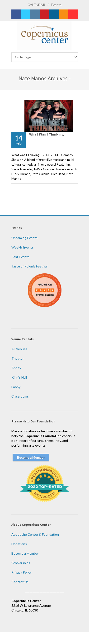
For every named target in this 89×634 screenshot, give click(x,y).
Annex (16, 368)
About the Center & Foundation (35, 534)
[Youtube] (73, 14)
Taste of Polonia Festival (29, 266)
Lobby (15, 387)
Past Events (20, 257)
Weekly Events (22, 247)
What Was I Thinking (46, 134)
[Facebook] (16, 14)
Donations (19, 544)
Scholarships (20, 563)
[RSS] (63, 14)
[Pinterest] (44, 14)
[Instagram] (35, 14)
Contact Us (19, 582)
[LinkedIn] (54, 14)
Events (56, 5)
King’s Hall (19, 377)
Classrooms (20, 396)
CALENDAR (36, 5)
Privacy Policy (21, 572)
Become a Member (25, 553)
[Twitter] (25, 14)
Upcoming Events (24, 238)
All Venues (19, 349)
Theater (17, 358)
